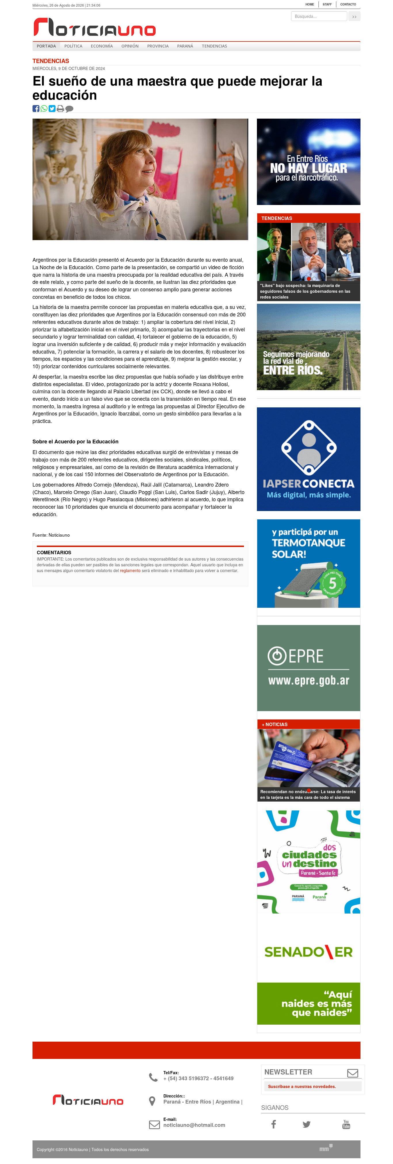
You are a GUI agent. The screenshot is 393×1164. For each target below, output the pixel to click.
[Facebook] (36, 110)
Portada (46, 46)
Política (73, 46)
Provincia (158, 46)
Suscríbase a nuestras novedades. (302, 1086)
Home (310, 4)
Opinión (130, 46)
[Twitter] (52, 110)
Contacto (348, 4)
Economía (102, 46)
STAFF (327, 4)
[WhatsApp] (44, 110)
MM (326, 1147)
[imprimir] (60, 110)
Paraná (185, 46)
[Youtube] (346, 1124)
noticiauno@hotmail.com (194, 1125)
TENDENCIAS (214, 46)
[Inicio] (94, 24)
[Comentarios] (69, 110)
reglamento (130, 570)
